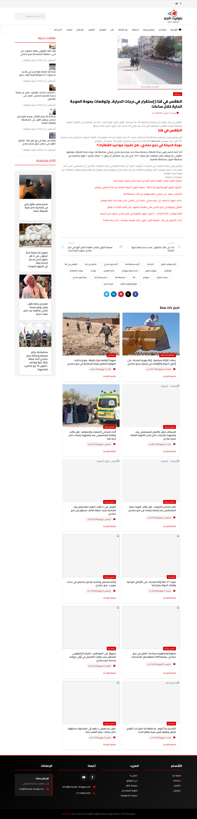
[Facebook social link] (180, 4)
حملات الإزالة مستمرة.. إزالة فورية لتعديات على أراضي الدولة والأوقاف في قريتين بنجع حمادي (151, 362)
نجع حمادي (108, 284)
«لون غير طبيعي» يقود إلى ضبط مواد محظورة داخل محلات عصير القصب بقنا (92, 730)
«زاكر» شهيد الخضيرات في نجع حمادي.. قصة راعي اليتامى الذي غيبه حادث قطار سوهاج (141, 200)
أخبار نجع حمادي (111, 264)
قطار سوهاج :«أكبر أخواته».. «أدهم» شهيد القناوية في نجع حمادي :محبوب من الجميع (141, 213)
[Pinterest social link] (121, 294)
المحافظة (156, 141)
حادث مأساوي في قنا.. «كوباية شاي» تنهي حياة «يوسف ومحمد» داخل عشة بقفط (142, 220)
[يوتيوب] (83, 777)
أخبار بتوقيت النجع (168, 264)
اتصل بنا (133, 775)
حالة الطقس (109, 271)
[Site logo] (173, 16)
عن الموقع (132, 780)
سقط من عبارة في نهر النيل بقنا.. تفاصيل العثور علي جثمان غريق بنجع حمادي (37, 142)
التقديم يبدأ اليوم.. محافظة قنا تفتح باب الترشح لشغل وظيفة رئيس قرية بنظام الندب (151, 730)
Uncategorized (168, 355)
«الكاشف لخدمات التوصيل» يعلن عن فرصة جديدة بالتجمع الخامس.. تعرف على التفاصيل (36, 95)
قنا (134, 277)
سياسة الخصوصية (129, 795)
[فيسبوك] (92, 777)
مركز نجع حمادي (80, 277)
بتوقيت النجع (151, 271)
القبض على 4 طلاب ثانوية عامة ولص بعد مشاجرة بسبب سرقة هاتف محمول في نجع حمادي (93, 510)
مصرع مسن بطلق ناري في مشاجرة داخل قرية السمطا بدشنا (36, 207)
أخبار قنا (150, 264)
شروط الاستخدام (129, 790)
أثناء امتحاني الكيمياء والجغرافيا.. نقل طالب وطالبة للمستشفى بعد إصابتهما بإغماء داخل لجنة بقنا (92, 435)
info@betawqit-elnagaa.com (76, 787)
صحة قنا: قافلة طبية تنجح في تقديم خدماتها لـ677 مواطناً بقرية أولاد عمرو (37, 73)
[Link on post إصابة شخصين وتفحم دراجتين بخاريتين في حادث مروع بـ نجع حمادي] (91, 555)
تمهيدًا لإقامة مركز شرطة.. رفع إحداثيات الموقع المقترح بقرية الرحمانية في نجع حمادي (91, 362)
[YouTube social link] (177, 4)
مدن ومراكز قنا (100, 277)
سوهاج (146, 277)
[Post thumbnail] (52, 46)
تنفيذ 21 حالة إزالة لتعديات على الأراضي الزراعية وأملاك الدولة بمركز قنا (151, 584)
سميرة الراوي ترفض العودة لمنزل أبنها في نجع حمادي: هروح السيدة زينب (147, 180)
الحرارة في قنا (90, 264)
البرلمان (176, 790)
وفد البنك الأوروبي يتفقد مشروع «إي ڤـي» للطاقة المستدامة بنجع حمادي (38, 52)
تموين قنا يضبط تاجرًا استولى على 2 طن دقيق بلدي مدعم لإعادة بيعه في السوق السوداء (37, 259)
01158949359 (83, 793)
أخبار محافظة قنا (132, 264)
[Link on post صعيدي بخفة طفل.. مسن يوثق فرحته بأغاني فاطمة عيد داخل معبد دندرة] (35, 287)
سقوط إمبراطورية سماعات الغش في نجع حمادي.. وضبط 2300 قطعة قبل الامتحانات (153, 655)
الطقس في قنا (70, 264)
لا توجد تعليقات (30, 60)
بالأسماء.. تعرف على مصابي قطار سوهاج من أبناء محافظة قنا (152, 194)
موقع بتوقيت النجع (129, 284)
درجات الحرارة (162, 277)
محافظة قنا (120, 277)
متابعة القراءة (169, 376)
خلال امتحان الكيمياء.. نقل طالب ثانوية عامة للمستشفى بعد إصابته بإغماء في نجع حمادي (152, 508)
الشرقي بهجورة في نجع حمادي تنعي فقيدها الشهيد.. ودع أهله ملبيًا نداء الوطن (144, 207)
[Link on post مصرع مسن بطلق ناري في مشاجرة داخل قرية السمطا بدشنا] (35, 187)
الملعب (176, 785)
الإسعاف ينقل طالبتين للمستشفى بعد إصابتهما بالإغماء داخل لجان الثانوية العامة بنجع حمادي (153, 435)
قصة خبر (111, 355)
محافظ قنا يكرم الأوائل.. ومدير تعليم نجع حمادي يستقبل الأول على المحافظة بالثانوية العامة (36, 119)
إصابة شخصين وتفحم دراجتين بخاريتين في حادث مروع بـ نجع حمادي (91, 584)
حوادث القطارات (76, 271)
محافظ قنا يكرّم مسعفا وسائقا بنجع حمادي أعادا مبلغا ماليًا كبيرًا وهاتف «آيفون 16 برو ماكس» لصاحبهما (36, 361)
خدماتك (178, 94)
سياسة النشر (131, 785)
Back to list (121, 247)
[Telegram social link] (106, 294)
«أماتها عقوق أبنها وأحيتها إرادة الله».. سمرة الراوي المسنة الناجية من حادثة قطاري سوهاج (138, 187)
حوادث (93, 271)
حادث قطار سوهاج (130, 271)
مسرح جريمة (170, 427)
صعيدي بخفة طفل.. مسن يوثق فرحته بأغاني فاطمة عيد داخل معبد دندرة (35, 308)
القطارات (167, 271)
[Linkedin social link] (114, 294)
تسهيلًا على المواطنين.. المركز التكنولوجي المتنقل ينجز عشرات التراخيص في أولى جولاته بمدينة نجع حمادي (93, 657)
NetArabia (66, 814)
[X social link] (128, 294)
